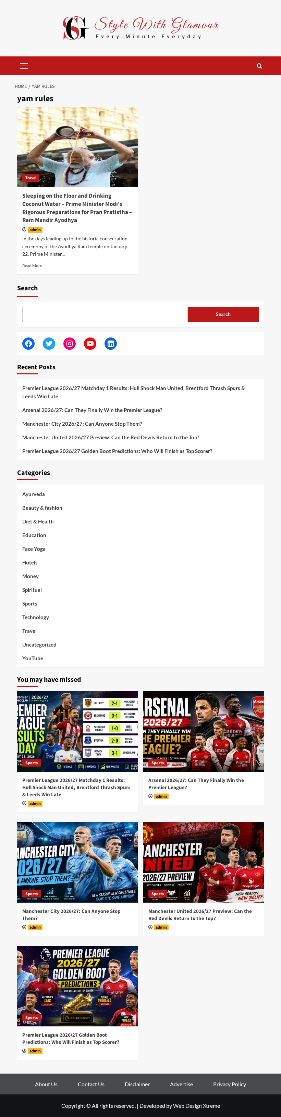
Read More (32, 265)
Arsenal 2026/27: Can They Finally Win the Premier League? (92, 410)
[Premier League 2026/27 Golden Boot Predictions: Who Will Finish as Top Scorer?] (77, 986)
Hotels (30, 562)
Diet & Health (38, 521)
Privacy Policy (229, 1084)
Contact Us (91, 1084)
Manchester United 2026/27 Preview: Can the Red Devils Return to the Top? (110, 437)
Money (30, 576)
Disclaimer (137, 1084)
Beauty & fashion (42, 508)
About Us (46, 1084)
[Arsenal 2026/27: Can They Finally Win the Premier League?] (203, 731)
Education (34, 535)
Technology (35, 617)
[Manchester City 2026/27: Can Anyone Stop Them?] (77, 862)
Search (27, 288)
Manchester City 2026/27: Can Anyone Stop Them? (82, 424)
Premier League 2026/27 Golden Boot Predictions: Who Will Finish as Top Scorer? (117, 451)
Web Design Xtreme (196, 1105)
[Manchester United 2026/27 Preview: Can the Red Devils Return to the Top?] (203, 862)
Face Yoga (34, 549)
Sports (29, 603)
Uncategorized (39, 644)
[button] (24, 65)
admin (35, 230)
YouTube (32, 658)
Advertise (181, 1084)
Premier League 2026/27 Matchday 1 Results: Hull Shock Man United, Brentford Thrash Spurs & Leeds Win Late (133, 392)
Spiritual (32, 590)
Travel (30, 178)
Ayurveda (33, 494)
